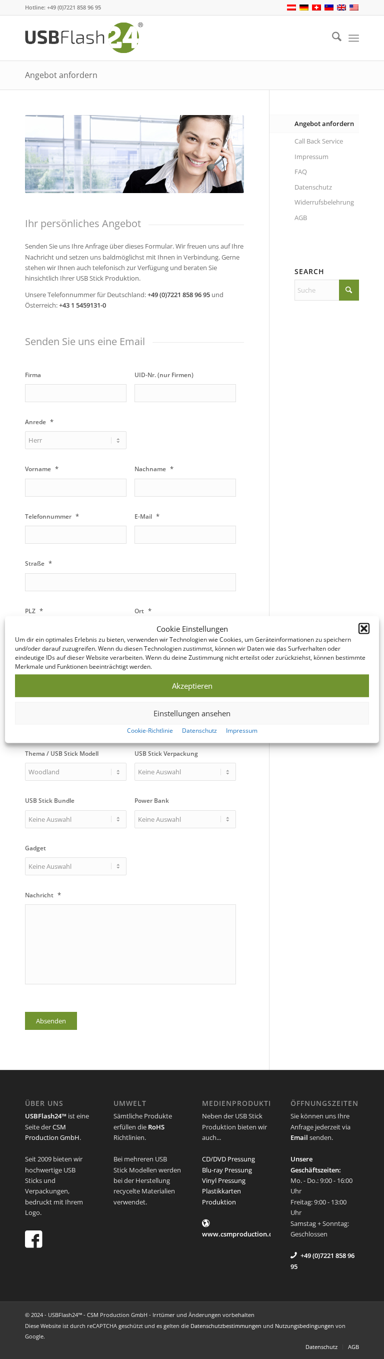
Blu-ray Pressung (227, 1169)
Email (299, 1137)
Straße (38, 563)
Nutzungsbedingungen (304, 1325)
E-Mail (147, 516)
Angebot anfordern (61, 75)
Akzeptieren (192, 686)
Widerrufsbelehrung (324, 202)
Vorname (41, 469)
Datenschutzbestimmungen (226, 1325)
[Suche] (332, 38)
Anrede (39, 422)
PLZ (34, 611)
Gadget (35, 848)
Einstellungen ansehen (192, 713)
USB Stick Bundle (49, 801)
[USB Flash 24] (93, 38)
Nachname (154, 469)
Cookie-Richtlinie (150, 730)
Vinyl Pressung (224, 1180)
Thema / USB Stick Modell (61, 754)
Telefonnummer (52, 516)
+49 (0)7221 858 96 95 (74, 7)
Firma (33, 375)
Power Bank (151, 801)
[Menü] (353, 38)
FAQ (300, 171)
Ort (143, 611)
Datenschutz (199, 730)
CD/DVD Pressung (228, 1158)
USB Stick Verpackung (166, 754)
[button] (364, 629)
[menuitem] (332, 38)
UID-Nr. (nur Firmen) (164, 375)
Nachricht (43, 895)
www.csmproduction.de (239, 1233)
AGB (300, 217)
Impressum (242, 730)
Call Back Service (318, 141)
